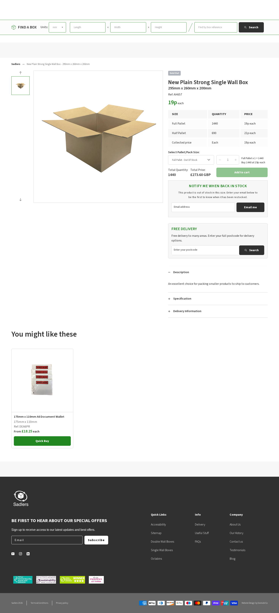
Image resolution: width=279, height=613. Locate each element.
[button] (20, 73)
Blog (232, 559)
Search (254, 250)
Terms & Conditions (39, 603)
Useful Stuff (202, 533)
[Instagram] (20, 553)
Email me (250, 207)
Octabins (156, 559)
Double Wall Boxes (162, 542)
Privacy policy (62, 603)
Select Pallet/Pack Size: (184, 152)
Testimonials (237, 550)
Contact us (236, 542)
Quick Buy (42, 441)
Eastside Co (263, 603)
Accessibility (158, 524)
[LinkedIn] (28, 553)
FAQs (198, 542)
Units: (44, 27)
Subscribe (96, 540)
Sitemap (156, 533)
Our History (236, 533)
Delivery (200, 524)
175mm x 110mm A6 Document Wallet (39, 417)
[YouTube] (12, 553)
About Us (235, 524)
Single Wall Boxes (162, 550)
